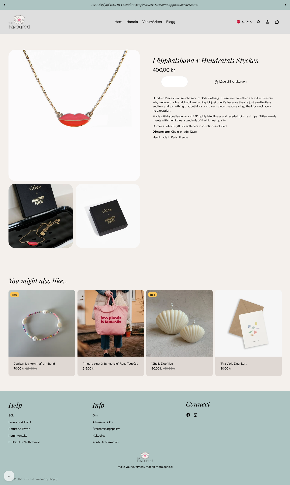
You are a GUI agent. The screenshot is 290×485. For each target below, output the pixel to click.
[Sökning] (258, 22)
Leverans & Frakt (19, 422)
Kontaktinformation (105, 442)
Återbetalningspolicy (106, 429)
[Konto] (267, 22)
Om (95, 415)
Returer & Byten (19, 429)
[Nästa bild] (285, 5)
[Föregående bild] (4, 5)
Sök (11, 415)
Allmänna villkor (103, 422)
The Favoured (26, 479)
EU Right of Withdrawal (23, 442)
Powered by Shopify (46, 479)
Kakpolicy (99, 435)
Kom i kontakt (17, 435)
